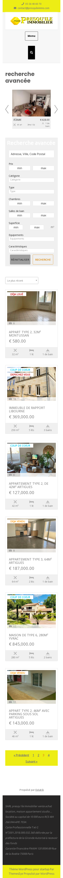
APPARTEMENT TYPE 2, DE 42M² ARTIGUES (28, 485)
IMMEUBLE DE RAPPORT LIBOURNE (27, 409)
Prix (11, 163)
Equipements (16, 235)
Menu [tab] (31, 36)
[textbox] (31, 179)
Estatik (39, 789)
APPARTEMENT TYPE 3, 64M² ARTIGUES (30, 561)
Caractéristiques (18, 246)
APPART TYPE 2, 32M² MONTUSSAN (25, 333)
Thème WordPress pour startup (29, 869)
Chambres (14, 199)
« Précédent (21, 755)
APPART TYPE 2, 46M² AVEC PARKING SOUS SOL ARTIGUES (29, 714)
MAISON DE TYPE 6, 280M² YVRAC (28, 636)
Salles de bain (16, 211)
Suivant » (31, 761)
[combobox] (31, 180)
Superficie (14, 223)
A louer (17, 119)
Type (11, 187)
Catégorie (14, 175)
